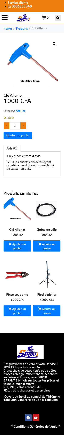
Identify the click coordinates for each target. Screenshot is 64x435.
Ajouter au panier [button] (19, 246)
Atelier (20, 110)
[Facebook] (28, 417)
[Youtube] (36, 417)
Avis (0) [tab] (12, 148)
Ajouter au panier (18, 135)
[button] (54, 44)
